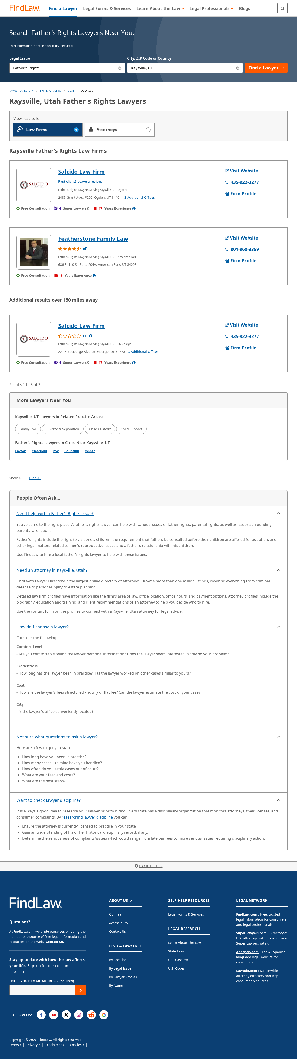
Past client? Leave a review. (80, 181)
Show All (16, 478)
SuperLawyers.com (251, 933)
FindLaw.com (246, 914)
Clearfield (39, 451)
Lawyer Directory (21, 90)
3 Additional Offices (139, 197)
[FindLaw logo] (27, 8)
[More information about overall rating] (90, 336)
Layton (20, 451)
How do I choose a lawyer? (42, 627)
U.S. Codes (176, 968)
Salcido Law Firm (81, 171)
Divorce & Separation (62, 429)
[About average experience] (134, 208)
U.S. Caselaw (178, 960)
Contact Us (117, 931)
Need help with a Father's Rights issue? (55, 513)
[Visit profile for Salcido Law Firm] (34, 185)
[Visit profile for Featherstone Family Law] (34, 252)
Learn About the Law (184, 942)
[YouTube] (53, 1014)
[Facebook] (41, 1014)
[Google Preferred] (103, 1014)
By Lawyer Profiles (123, 977)
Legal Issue (19, 58)
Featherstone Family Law (93, 238)
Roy (56, 451)
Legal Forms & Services (186, 914)
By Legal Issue (120, 968)
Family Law (27, 429)
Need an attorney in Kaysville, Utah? (51, 570)
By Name (116, 985)
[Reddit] (91, 1014)
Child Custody (100, 429)
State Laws (176, 951)
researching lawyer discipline (87, 817)
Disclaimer (54, 1045)
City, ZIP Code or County (149, 58)
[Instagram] (78, 1014)
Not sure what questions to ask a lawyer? (57, 737)
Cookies (76, 1045)
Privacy (33, 1045)
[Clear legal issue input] (120, 68)
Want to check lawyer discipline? (48, 800)
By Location (118, 960)
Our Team (116, 914)
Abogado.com (247, 952)
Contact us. (55, 941)
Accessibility (118, 923)
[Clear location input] (237, 68)
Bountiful (71, 451)
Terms (14, 1045)
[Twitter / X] (66, 1014)
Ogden (90, 451)
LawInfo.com (246, 970)
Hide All (35, 478)
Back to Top (151, 866)
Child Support (131, 429)
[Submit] (80, 990)
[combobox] (67, 68)
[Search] (282, 8)
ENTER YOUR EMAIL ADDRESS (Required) (41, 981)
